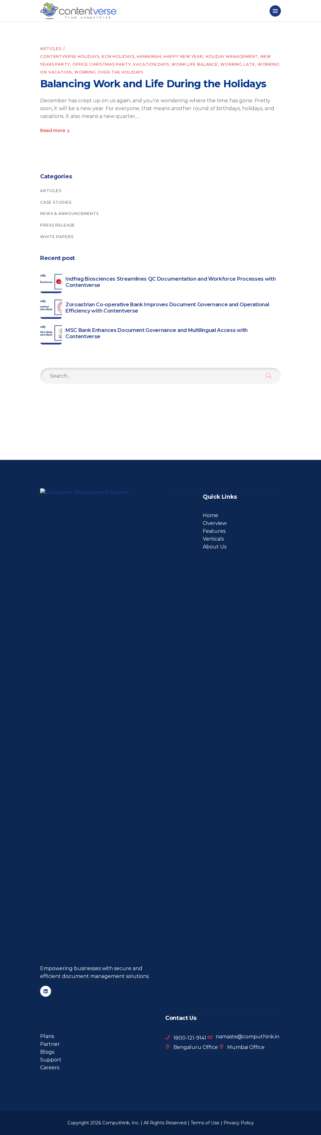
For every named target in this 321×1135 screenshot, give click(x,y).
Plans (47, 1036)
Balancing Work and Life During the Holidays (153, 84)
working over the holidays (109, 72)
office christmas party (101, 64)
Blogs (47, 1052)
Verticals (213, 539)
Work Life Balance (194, 64)
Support (50, 1060)
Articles (50, 48)
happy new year (183, 56)
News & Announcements (69, 213)
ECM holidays (118, 56)
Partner (50, 1044)
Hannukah (149, 56)
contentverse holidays (69, 56)
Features (214, 531)
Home (210, 515)
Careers (49, 1068)
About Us (214, 547)
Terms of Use (205, 1123)
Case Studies (55, 202)
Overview (215, 523)
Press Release (57, 225)
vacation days (151, 64)
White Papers (57, 236)
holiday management (232, 56)
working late (237, 64)
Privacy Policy (239, 1123)
